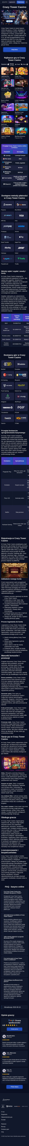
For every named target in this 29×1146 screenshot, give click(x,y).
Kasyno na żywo (12, 64)
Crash (18, 64)
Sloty (24, 64)
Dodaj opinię (14, 1029)
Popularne (4, 64)
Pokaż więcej (14, 1086)
